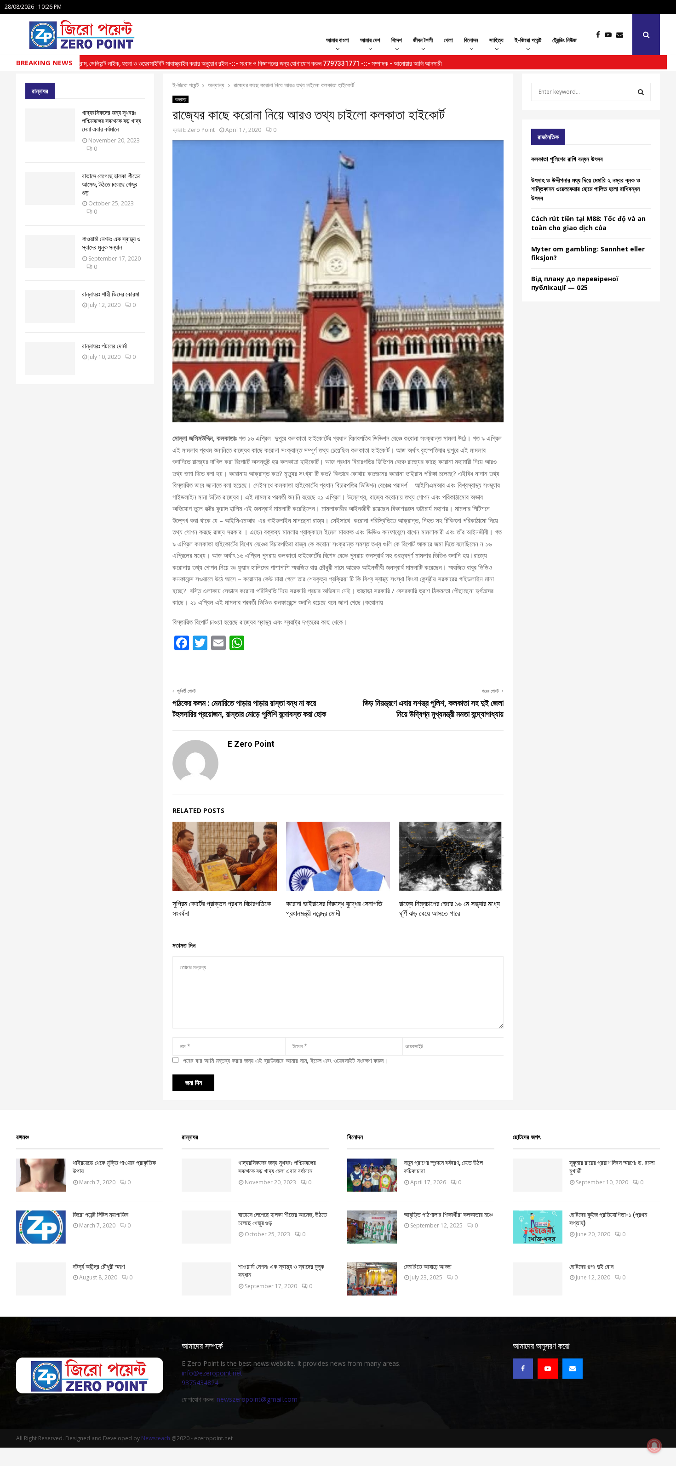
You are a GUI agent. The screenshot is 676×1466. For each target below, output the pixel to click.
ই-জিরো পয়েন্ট (528, 40)
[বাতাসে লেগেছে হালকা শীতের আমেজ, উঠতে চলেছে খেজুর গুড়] (50, 188)
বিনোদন (471, 40)
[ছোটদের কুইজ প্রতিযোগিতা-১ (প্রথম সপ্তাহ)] (537, 1227)
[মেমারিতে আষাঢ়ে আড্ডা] (372, 1279)
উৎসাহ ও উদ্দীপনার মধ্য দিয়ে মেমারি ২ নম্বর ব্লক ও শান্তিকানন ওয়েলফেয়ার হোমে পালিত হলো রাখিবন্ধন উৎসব (585, 189)
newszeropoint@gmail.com (257, 1399)
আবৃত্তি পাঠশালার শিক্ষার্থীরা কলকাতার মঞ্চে (448, 1214)
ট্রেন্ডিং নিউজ (564, 40)
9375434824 (200, 1382)
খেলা (448, 40)
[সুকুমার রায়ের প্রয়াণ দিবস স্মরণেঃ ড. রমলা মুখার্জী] (537, 1175)
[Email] (622, 34)
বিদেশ (396, 40)
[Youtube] (610, 34)
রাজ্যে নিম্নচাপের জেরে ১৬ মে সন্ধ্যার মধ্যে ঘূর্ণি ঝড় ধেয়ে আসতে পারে (449, 908)
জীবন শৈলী (423, 40)
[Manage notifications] (654, 1445)
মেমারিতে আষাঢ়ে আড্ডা (428, 1266)
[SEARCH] (641, 92)
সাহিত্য (496, 40)
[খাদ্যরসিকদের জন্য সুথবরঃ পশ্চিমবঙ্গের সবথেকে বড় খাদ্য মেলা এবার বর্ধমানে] (50, 125)
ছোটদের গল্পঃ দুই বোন (591, 1266)
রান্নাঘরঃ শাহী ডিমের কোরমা (110, 294)
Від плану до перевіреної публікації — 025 (575, 283)
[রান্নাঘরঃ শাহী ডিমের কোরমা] (50, 306)
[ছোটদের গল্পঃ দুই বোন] (537, 1279)
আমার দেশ (370, 40)
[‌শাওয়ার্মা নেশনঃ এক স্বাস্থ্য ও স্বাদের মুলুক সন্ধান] (50, 251)
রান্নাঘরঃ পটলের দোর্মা (104, 346)
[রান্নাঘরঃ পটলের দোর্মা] (50, 358)
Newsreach (155, 1438)
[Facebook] (600, 34)
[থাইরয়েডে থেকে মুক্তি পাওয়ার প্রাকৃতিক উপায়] (41, 1175)
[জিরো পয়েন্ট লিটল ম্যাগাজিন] (41, 1227)
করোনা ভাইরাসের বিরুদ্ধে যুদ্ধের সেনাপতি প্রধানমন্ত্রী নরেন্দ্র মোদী (334, 908)
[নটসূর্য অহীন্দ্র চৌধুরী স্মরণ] (41, 1279)
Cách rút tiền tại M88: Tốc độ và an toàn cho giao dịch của (588, 223)
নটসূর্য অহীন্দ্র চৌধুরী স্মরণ (99, 1266)
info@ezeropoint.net (212, 1373)
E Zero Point (199, 130)
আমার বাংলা (337, 40)
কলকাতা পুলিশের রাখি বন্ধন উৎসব (568, 158)
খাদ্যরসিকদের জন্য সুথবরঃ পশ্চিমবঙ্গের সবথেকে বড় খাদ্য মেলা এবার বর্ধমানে (111, 121)
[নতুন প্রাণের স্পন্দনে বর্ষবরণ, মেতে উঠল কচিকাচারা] (372, 1175)
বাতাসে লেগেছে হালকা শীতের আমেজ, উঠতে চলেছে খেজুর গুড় (111, 184)
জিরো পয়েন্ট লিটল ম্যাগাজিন (100, 1214)
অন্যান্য (180, 99)
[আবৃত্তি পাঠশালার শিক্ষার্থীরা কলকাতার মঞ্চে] (372, 1227)
